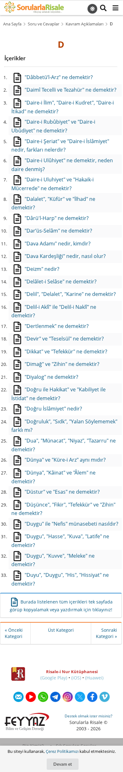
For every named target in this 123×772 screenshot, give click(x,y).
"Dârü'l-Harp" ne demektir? (57, 218)
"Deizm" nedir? (42, 268)
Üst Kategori (61, 630)
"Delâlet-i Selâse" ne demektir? (61, 281)
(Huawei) (94, 678)
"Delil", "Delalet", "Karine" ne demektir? (70, 294)
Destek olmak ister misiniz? (88, 716)
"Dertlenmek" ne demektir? (57, 326)
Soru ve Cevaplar (43, 24)
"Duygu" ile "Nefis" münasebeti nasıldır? (71, 523)
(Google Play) (53, 678)
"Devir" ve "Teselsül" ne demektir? (64, 338)
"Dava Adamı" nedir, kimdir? (58, 243)
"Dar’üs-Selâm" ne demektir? (58, 230)
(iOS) (76, 678)
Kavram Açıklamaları (84, 24)
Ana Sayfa (12, 24)
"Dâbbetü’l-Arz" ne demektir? (59, 77)
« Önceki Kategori (14, 633)
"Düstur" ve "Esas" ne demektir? (62, 491)
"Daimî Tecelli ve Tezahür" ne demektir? (70, 89)
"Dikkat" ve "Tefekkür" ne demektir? (66, 351)
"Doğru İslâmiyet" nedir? (53, 408)
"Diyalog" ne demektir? (51, 376)
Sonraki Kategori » (106, 633)
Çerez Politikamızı (62, 751)
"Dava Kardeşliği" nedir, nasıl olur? (65, 256)
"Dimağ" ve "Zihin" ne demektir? (62, 364)
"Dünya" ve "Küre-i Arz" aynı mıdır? (65, 459)
